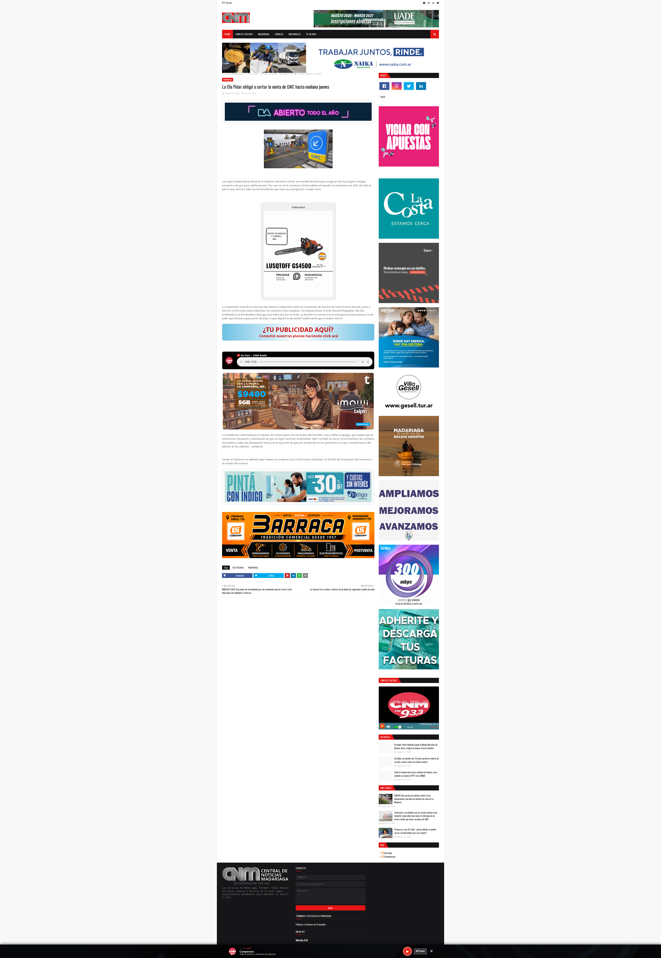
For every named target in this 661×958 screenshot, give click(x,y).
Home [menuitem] (227, 34)
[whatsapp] (433, 3)
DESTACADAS (238, 567)
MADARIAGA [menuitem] (263, 34)
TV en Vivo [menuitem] (311, 34)
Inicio (225, 74)
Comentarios (390, 856)
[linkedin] (421, 86)
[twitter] (437, 3)
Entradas (388, 853)
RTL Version (227, 2)
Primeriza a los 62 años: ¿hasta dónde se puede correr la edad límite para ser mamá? (415, 831)
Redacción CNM (232, 93)
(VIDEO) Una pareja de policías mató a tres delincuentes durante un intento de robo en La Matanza (414, 799)
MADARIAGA (236, 74)
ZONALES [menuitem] (279, 34)
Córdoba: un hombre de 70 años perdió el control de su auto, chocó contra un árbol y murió (416, 760)
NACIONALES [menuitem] (295, 34)
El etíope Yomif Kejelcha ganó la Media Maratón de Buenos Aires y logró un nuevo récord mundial (415, 746)
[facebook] (424, 3)
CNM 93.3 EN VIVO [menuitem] (244, 34)
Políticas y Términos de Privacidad (311, 924)
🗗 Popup (420, 951)
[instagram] (429, 3)
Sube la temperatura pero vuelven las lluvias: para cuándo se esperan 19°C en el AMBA (415, 773)
